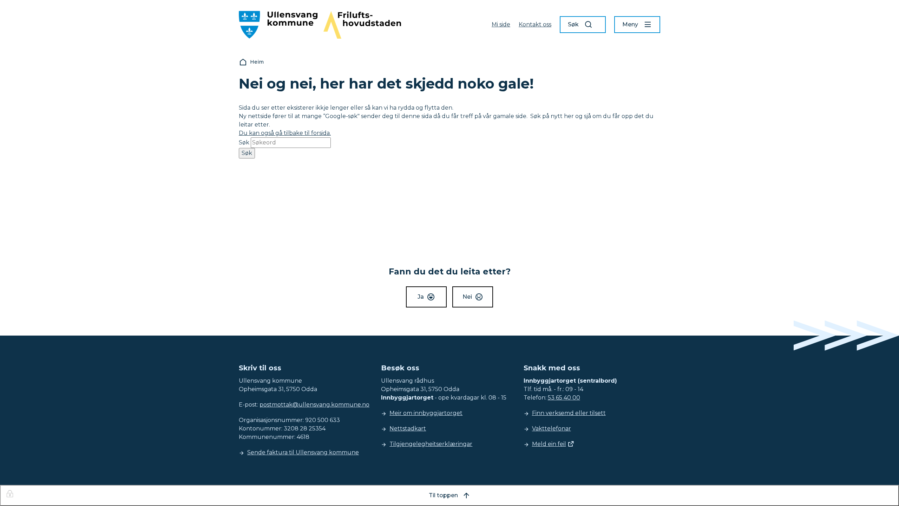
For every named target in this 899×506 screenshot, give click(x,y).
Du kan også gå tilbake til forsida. (285, 133)
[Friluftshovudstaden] (362, 25)
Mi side (501, 24)
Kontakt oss (535, 24)
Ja (421, 296)
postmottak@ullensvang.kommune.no (314, 404)
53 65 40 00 (564, 397)
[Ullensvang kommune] (278, 25)
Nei (467, 296)
